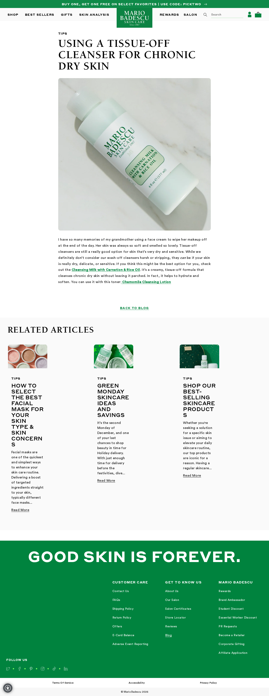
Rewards (225, 591)
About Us (171, 591)
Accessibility (137, 683)
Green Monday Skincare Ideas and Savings (113, 400)
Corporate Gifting (231, 644)
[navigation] (130, 617)
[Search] (205, 14)
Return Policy (121, 617)
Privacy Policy (208, 683)
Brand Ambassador (232, 600)
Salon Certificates (178, 608)
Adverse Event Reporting (130, 644)
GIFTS (67, 14)
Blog (168, 635)
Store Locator (175, 617)
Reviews (171, 626)
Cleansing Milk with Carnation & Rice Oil (106, 269)
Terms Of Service (63, 683)
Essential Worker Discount (238, 617)
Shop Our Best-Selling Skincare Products (199, 400)
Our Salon (172, 600)
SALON (190, 14)
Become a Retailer (232, 635)
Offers (117, 626)
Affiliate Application (233, 652)
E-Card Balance (123, 635)
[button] (258, 14)
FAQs (116, 600)
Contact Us (120, 591)
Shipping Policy (122, 608)
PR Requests (228, 626)
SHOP (13, 14)
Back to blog (134, 308)
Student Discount (231, 608)
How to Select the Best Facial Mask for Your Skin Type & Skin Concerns (27, 415)
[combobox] (222, 14)
